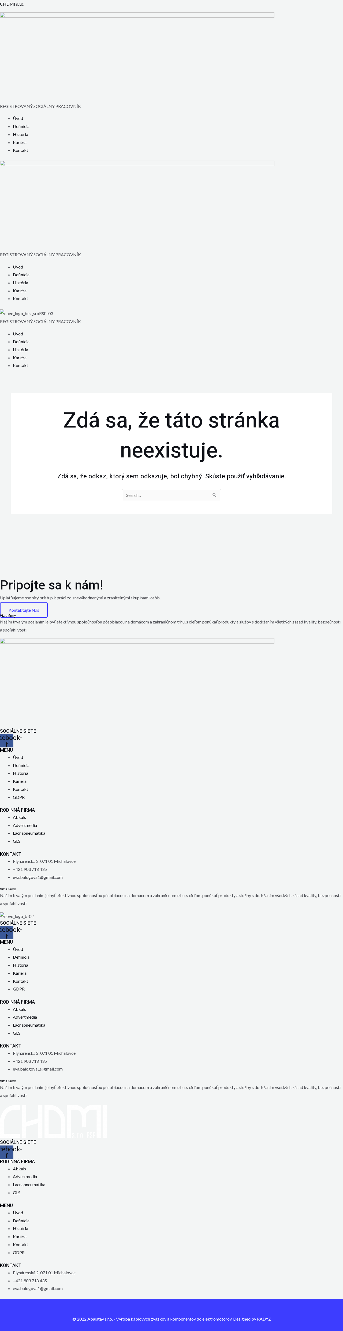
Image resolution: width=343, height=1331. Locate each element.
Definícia (21, 126)
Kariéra (20, 142)
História (20, 134)
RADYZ (264, 1318)
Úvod (18, 118)
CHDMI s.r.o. (12, 3)
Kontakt (20, 150)
